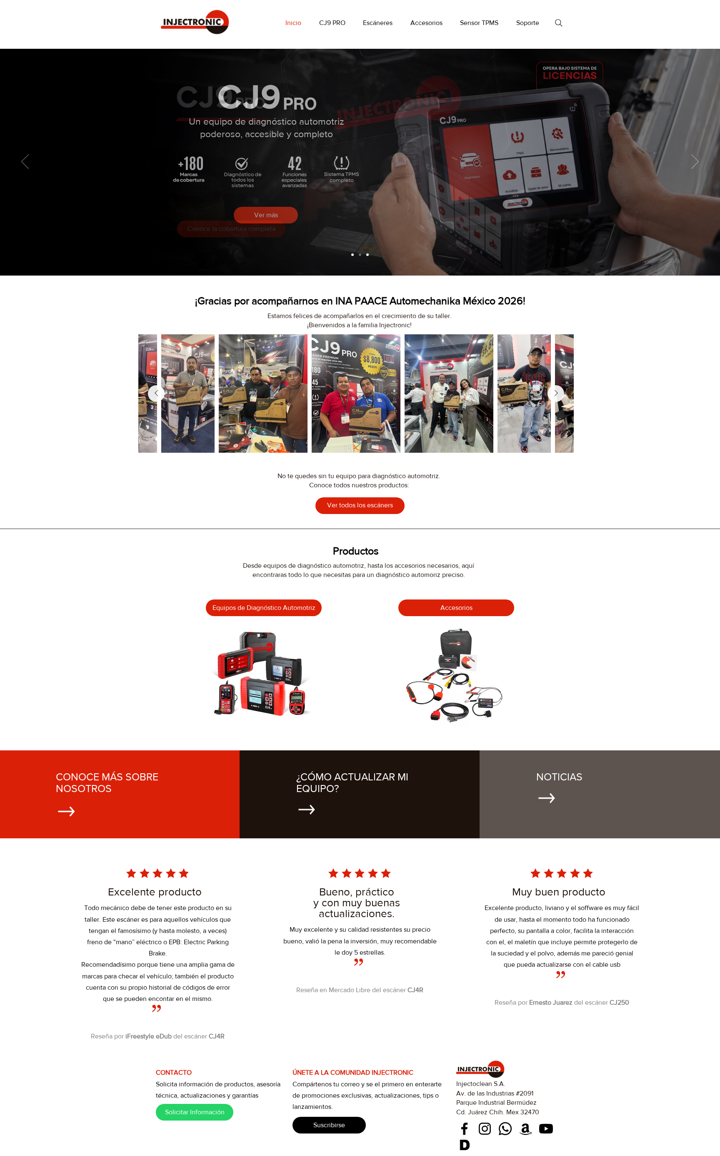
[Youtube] (546, 1129)
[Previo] (25, 162)
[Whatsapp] (505, 1129)
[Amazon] (526, 1129)
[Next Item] (556, 393)
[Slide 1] (352, 254)
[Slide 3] (367, 254)
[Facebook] (464, 1129)
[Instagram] (485, 1129)
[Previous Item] (156, 393)
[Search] (559, 23)
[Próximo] (695, 162)
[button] (378, 22)
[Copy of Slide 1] (360, 254)
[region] (261, 675)
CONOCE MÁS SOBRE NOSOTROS (107, 782)
